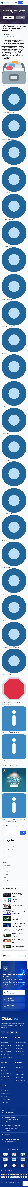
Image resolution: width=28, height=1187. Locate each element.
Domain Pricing (20, 1048)
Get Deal (21, 2)
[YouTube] (12, 1032)
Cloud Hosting (5, 1054)
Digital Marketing (20, 1074)
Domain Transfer (20, 1045)
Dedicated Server (6, 1073)
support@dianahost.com (11, 1110)
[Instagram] (7, 1032)
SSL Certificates (20, 1054)
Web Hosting (5, 1042)
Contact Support (6, 1093)
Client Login (5, 1102)
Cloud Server (5, 1076)
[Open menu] (25, 2)
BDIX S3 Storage (6, 1079)
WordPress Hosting (7, 1051)
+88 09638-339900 (9, 1113)
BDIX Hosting (5, 1048)
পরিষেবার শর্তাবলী (7, 1134)
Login (16, 2)
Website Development (19, 1071)
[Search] (23, 833)
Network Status (6, 1099)
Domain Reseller (20, 1051)
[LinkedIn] (16, 1032)
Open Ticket (5, 1096)
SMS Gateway (19, 1077)
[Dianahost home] (5, 2)
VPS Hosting (5, 1067)
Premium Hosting (6, 1045)
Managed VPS (5, 1070)
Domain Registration (21, 1042)
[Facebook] (3, 1032)
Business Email (19, 1067)
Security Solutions (20, 1080)
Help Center (5, 1090)
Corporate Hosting (7, 1057)
